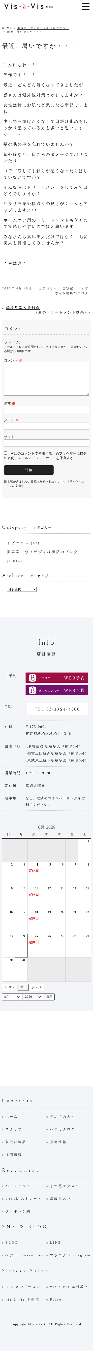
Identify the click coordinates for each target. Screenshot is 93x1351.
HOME (7, 28)
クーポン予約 (18, 1211)
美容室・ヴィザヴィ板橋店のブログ (43, 28)
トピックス (18, 543)
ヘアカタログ (62, 1129)
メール (11, 420)
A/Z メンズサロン (23, 1287)
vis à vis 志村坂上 (69, 1287)
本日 (24, 987)
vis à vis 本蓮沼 (22, 1299)
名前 (9, 403)
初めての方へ (62, 1116)
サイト (9, 437)
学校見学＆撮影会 (23, 308)
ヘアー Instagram (24, 1255)
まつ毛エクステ (65, 1186)
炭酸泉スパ (60, 1198)
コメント (13, 360)
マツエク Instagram (70, 1255)
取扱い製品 (16, 1142)
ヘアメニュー (18, 1186)
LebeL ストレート (23, 1198)
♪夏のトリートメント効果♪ (61, 312)
